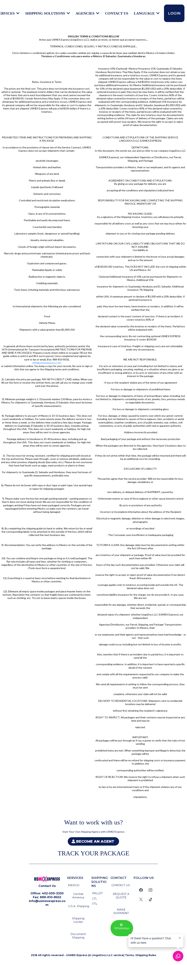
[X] (141, 899)
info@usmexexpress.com (47, 362)
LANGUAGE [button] (145, 13)
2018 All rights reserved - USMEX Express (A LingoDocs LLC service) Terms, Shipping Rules (93, 955)
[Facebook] (141, 890)
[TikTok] (150, 899)
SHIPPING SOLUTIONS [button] (45, 13)
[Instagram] (150, 890)
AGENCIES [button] (85, 13)
